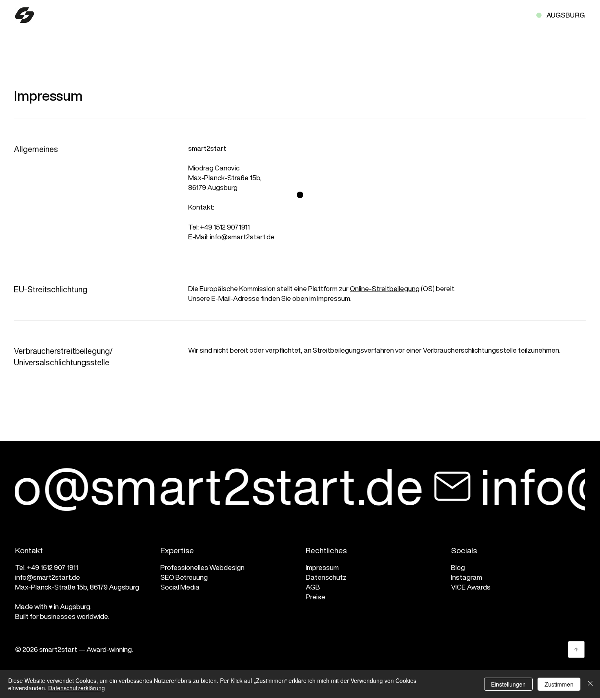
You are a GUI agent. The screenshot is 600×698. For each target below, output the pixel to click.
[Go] (576, 649)
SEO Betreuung (184, 577)
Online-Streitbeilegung (385, 288)
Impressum (322, 567)
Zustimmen (558, 684)
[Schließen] (590, 684)
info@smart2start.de (242, 236)
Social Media (180, 586)
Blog (458, 567)
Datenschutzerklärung (76, 688)
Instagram (466, 577)
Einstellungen (508, 684)
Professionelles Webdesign (202, 567)
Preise (315, 596)
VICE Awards (471, 586)
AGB (313, 586)
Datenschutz (326, 577)
